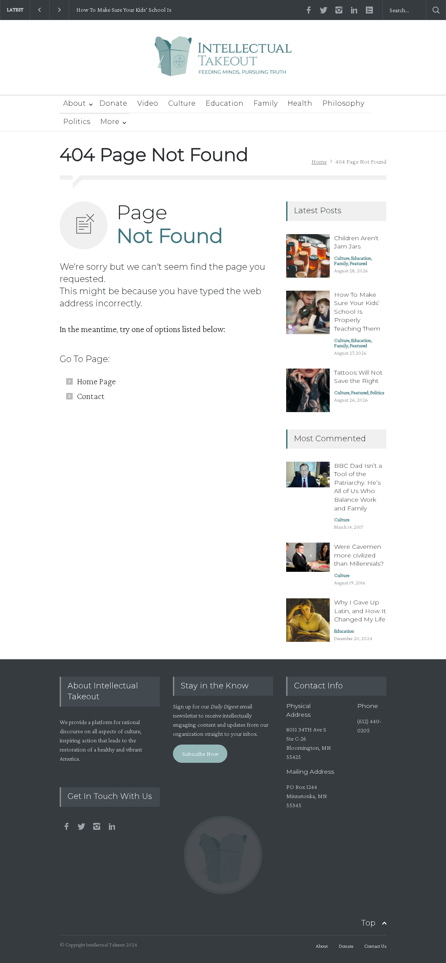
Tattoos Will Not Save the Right (358, 377)
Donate (113, 103)
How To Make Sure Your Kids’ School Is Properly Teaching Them (123, 10)
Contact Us (375, 946)
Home (319, 161)
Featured (358, 263)
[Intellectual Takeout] (223, 62)
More (109, 121)
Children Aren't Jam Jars (356, 242)
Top (368, 923)
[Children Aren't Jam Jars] (308, 256)
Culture (182, 103)
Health (299, 103)
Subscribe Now (200, 753)
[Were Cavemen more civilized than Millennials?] (308, 557)
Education (224, 103)
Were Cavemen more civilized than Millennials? (359, 555)
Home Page (96, 381)
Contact (91, 396)
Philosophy (343, 103)
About (74, 103)
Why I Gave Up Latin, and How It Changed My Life (360, 610)
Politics (76, 121)
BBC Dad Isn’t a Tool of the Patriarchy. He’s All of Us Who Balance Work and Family (358, 487)
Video (147, 103)
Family (265, 103)
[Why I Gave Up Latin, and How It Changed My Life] (308, 620)
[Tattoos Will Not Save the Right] (308, 390)
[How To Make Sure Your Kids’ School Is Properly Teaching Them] (308, 312)
